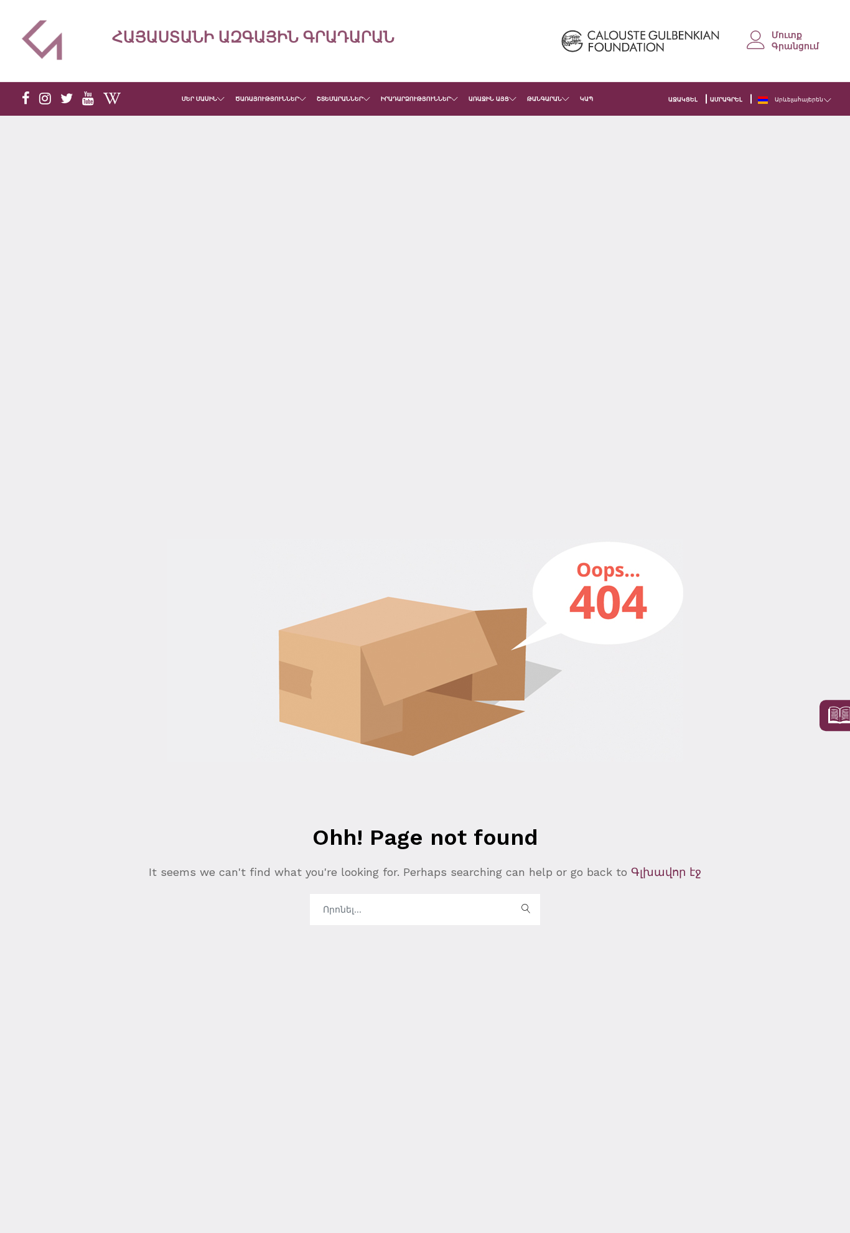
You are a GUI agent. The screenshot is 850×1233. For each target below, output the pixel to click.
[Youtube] (88, 99)
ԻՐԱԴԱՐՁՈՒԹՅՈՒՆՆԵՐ (416, 99)
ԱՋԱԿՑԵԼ (683, 99)
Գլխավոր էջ (664, 871)
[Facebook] (26, 99)
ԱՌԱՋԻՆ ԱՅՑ (489, 99)
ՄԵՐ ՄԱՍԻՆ (199, 99)
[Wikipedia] (112, 99)
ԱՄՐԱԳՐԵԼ (726, 99)
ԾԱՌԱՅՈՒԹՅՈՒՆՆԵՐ (267, 99)
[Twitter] (66, 99)
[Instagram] (45, 99)
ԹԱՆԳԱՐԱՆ (544, 99)
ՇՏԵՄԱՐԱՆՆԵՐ (340, 99)
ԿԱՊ (586, 99)
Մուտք (787, 35)
